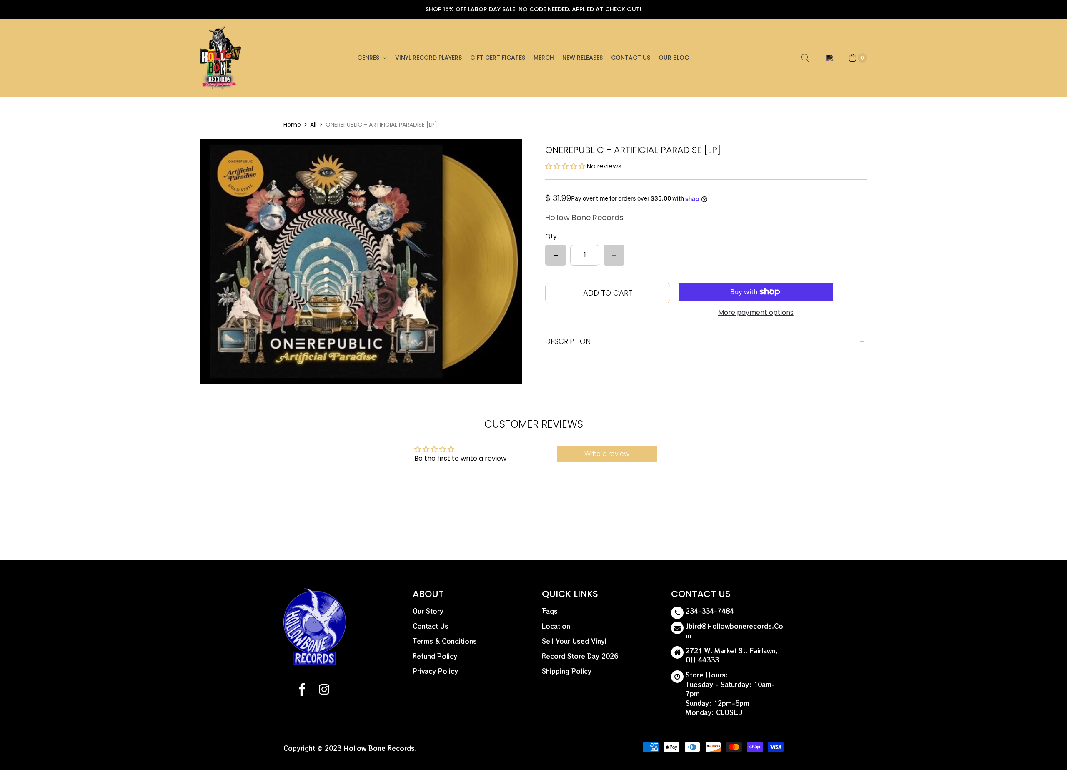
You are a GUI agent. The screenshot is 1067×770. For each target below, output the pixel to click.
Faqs (550, 611)
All (313, 124)
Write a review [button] (606, 454)
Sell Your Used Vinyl (574, 641)
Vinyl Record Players (428, 57)
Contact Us (630, 57)
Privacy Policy (435, 671)
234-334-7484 (710, 611)
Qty (551, 236)
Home (292, 124)
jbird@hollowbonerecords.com (734, 631)
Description (568, 341)
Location (556, 626)
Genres (368, 57)
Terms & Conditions (445, 641)
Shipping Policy (566, 671)
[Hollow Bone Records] (221, 57)
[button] (566, 166)
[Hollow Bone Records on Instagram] (324, 691)
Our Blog (674, 57)
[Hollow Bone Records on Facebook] (302, 690)
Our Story (428, 611)
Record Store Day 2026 (580, 656)
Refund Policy (435, 656)
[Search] (805, 58)
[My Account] (828, 58)
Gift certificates (497, 57)
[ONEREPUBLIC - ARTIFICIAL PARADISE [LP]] (361, 261)
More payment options (756, 312)
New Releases (582, 57)
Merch (544, 57)
